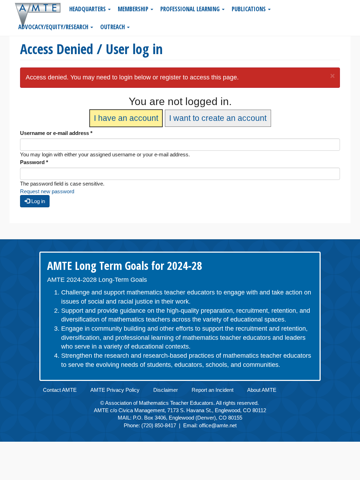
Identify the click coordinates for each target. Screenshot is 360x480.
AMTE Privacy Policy (115, 390)
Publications (249, 9)
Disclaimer (165, 390)
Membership (134, 9)
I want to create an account (217, 118)
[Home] (40, 15)
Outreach (113, 27)
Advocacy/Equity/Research (54, 27)
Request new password (47, 191)
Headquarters (88, 9)
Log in (37, 201)
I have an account (126, 118)
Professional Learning (190, 9)
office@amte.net (218, 425)
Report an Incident (212, 390)
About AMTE (261, 390)
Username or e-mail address (56, 133)
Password (34, 162)
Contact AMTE (60, 390)
